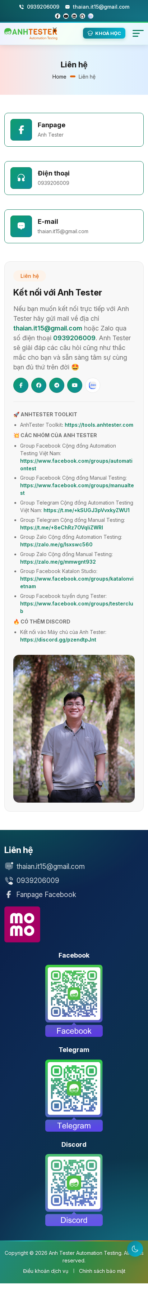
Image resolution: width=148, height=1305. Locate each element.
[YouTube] (74, 385)
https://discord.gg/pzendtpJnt (58, 639)
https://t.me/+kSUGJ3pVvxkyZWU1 (86, 510)
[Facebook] (20, 385)
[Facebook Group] (38, 385)
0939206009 (53, 183)
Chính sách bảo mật (102, 1271)
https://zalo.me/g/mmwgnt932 (58, 562)
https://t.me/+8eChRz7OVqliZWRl (61, 527)
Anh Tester (51, 135)
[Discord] (74, 1190)
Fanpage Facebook (46, 895)
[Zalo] (92, 385)
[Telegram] (56, 385)
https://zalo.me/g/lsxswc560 (56, 544)
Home (59, 77)
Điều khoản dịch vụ (45, 1271)
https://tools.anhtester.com (99, 425)
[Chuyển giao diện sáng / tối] (135, 1249)
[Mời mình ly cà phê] (22, 924)
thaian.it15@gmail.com (63, 231)
